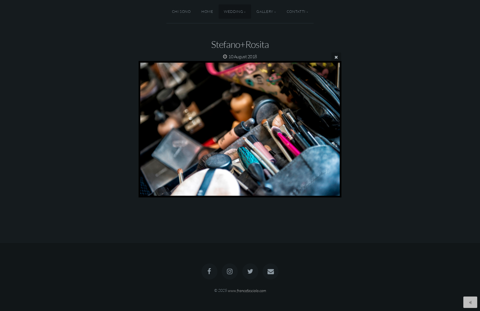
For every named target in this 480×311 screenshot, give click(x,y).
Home (207, 11)
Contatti (296, 11)
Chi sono (181, 11)
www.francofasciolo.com (247, 290)
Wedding (233, 11)
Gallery (264, 11)
